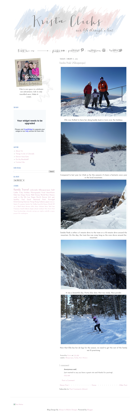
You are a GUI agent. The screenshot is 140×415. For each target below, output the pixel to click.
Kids (15, 195)
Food (43, 192)
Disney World (47, 204)
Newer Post (64, 385)
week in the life (20, 197)
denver (52, 202)
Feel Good (26, 199)
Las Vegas (31, 197)
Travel (25, 190)
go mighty (40, 211)
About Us (19, 151)
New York (48, 206)
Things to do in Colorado (25, 154)
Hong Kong (34, 202)
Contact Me (20, 162)
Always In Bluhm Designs (68, 410)
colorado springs (31, 211)
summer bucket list (26, 204)
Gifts (32, 206)
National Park (39, 199)
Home (94, 385)
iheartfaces (50, 192)
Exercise (26, 202)
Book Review (26, 206)
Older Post (123, 385)
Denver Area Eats (22, 157)
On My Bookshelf (22, 159)
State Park (51, 209)
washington (24, 213)
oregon (52, 211)
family (76, 358)
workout (41, 209)
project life (17, 213)
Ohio (45, 209)
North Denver (41, 197)
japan (47, 202)
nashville (47, 211)
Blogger (90, 410)
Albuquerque (69, 358)
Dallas (35, 204)
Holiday (27, 192)
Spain (32, 209)
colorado (34, 190)
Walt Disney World (38, 195)
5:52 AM (67, 376)
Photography (35, 192)
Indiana (42, 202)
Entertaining (18, 202)
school (36, 209)
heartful (40, 204)
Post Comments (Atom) (78, 389)
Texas (15, 211)
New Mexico (83, 358)
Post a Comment (68, 380)
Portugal (51, 199)
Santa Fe (17, 204)
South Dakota (25, 209)
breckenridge (22, 211)
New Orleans (39, 206)
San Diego (21, 195)
